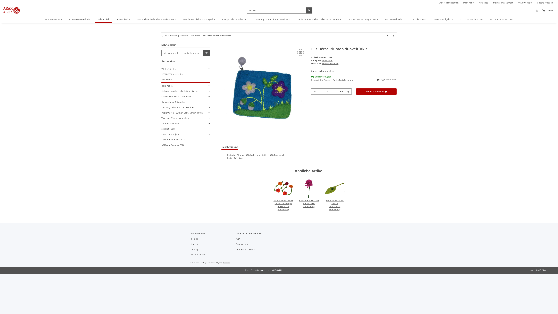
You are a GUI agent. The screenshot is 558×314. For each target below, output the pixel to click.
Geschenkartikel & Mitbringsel (176, 96)
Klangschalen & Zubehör (173, 102)
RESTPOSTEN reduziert (172, 74)
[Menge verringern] (314, 91)
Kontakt (194, 239)
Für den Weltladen (170, 123)
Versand (226, 263)
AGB (238, 239)
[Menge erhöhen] (348, 91)
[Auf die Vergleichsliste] (300, 52)
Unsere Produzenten (449, 2)
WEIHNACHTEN (168, 68)
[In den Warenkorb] (223, 45)
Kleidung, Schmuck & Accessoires (177, 107)
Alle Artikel (327, 60)
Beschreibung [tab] (229, 147)
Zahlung (194, 249)
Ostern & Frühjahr (170, 134)
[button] (537, 10)
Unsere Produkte (545, 2)
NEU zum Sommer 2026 (172, 145)
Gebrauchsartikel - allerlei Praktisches (179, 91)
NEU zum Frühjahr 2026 (173, 139)
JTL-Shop (542, 270)
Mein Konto (468, 2)
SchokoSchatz (168, 128)
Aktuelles (483, 2)
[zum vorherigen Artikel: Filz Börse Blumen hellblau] (388, 36)
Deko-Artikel (167, 85)
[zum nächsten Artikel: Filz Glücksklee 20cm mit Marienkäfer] (394, 36)
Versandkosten (198, 254)
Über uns (195, 244)
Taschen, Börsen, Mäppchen (175, 118)
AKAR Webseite (525, 2)
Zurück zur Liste (170, 35)
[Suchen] (309, 10)
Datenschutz (242, 244)
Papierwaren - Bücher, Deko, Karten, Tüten (182, 112)
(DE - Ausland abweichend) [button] (343, 80)
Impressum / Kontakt (503, 2)
